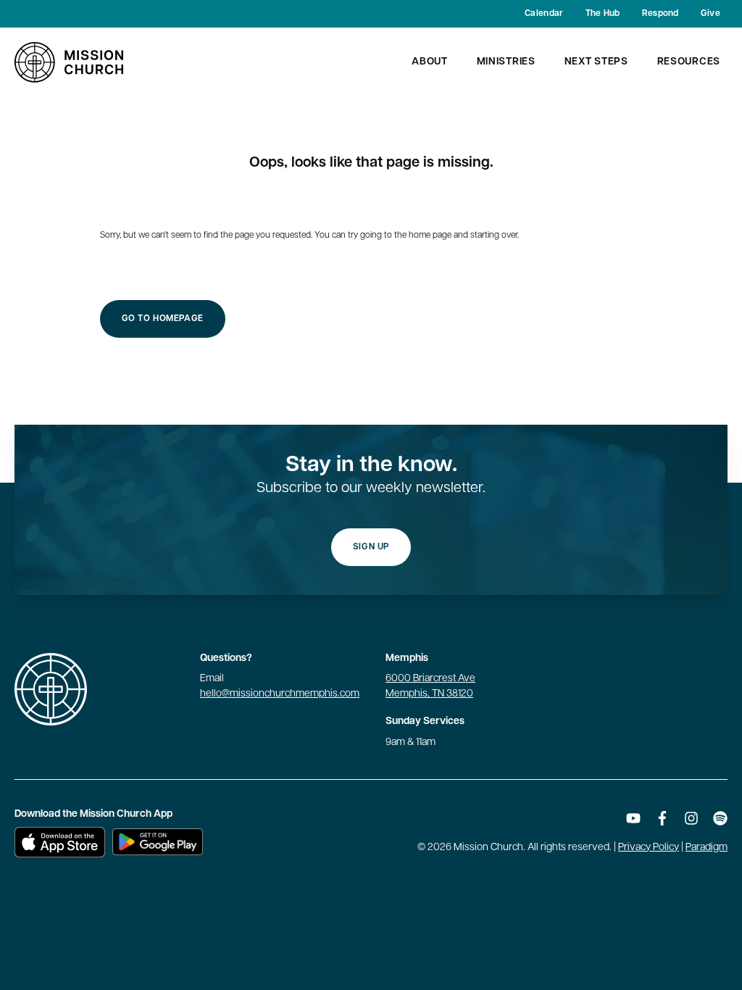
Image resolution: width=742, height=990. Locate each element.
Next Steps (596, 62)
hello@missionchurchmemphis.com (279, 694)
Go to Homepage (163, 319)
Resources (688, 62)
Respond (660, 13)
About (430, 62)
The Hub (602, 13)
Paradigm (706, 847)
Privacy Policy (648, 847)
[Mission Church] (68, 62)
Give (710, 13)
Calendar (544, 13)
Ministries (506, 62)
